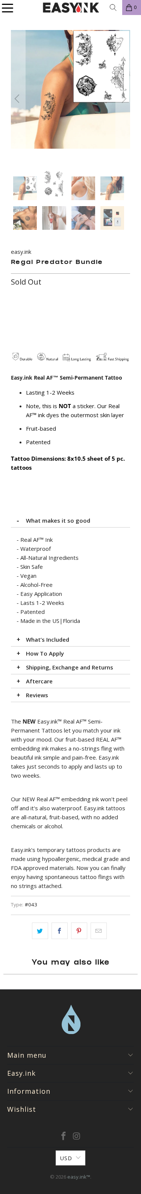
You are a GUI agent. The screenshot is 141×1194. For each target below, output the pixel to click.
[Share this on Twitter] (40, 931)
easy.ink (21, 251)
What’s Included (47, 639)
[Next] (122, 98)
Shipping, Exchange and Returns (69, 667)
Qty (15, 297)
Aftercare (39, 681)
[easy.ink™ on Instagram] (76, 1136)
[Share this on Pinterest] (79, 931)
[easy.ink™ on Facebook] (63, 1136)
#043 (31, 904)
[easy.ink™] (70, 7)
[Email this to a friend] (99, 931)
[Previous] (18, 98)
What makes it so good (58, 520)
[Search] (113, 7)
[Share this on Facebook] (60, 931)
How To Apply (45, 653)
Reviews (37, 695)
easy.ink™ (78, 1176)
